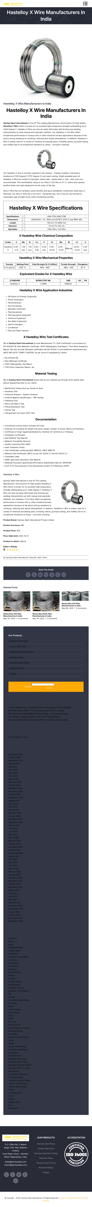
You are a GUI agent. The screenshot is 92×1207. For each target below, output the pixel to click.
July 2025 (12, 767)
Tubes (11, 1090)
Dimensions (13, 963)
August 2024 (14, 800)
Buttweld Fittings (17, 668)
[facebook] (12, 1174)
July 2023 (12, 828)
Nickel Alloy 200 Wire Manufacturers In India (17, 601)
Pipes (10, 1015)
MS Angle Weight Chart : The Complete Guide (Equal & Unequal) (36, 710)
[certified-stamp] (76, 1143)
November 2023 (15, 819)
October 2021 (14, 884)
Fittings (11, 975)
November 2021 (15, 881)
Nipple (11, 1006)
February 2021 (14, 902)
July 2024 (12, 804)
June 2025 (13, 770)
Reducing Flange (15, 1031)
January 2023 (14, 844)
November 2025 (15, 754)
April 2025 (13, 776)
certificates (13, 954)
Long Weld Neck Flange (18, 1000)
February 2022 (14, 871)
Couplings (12, 960)
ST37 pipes (13, 1052)
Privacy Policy (14, 1025)
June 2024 (13, 807)
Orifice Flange (14, 1009)
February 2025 (14, 782)
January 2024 (14, 816)
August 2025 (14, 763)
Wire (45, 557)
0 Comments (23, 618)
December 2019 (15, 918)
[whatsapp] (15, 1180)
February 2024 (14, 813)
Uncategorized (14, 1093)
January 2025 (14, 785)
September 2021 (15, 887)
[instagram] (24, 1174)
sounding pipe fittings (17, 1049)
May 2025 (12, 773)
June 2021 (12, 896)
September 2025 (15, 760)
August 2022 (14, 856)
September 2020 (15, 909)
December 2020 (15, 906)
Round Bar (12, 1034)
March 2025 (13, 779)
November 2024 (15, 791)
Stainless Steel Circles (19, 663)
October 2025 (14, 757)
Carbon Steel (14, 951)
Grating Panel (14, 985)
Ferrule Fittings (14, 972)
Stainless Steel (14, 1056)
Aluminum (12, 938)
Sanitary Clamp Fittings (18, 1037)
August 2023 (14, 825)
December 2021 (15, 878)
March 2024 (13, 810)
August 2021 (13, 890)
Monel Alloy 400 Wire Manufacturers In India (75, 596)
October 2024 (14, 794)
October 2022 (14, 850)
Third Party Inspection (17, 1074)
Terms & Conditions (66, 1198)
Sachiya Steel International (17, 557)
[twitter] (6, 1174)
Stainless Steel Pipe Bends (19, 1065)
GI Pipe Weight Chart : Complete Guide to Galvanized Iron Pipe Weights (39, 707)
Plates (11, 1018)
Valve (10, 1096)
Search (28, 687)
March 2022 (13, 868)
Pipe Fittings (13, 1012)
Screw (11, 1040)
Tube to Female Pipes (17, 1083)
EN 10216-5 (13, 966)
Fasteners (12, 969)
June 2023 (13, 831)
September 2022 (15, 853)
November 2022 (15, 847)
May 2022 (12, 862)
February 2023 (14, 841)
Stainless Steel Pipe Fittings (22, 652)
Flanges (13, 674)
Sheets (11, 1043)
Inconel (11, 997)
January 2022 (14, 875)
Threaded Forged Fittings (19, 1080)
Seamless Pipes (16, 657)
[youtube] (18, 1174)
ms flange (12, 1003)
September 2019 (15, 921)
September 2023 (15, 822)
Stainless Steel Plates (19, 641)
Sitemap (46, 1201)
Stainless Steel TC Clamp (19, 1068)
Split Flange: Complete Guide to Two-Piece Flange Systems (34, 717)
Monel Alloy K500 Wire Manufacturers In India (46, 601)
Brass (10, 944)
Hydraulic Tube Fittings (18, 991)
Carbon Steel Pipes (18, 646)
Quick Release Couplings (19, 1028)
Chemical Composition (18, 957)
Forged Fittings (14, 981)
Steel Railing (13, 1071)
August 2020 (14, 912)
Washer (11, 1099)
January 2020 (14, 915)
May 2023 (12, 834)
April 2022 (13, 865)
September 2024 (15, 797)
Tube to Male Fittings (17, 1087)
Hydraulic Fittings (16, 988)
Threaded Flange (15, 1077)
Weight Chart (14, 1102)
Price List (12, 1022)
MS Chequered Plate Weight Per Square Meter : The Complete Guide (38, 714)
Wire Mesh (13, 1108)
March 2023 (13, 837)
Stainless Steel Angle (17, 1059)
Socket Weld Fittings (17, 1046)
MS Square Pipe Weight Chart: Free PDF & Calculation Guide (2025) (38, 720)
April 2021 (12, 899)
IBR (9, 994)
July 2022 (12, 859)
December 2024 (15, 788)
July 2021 (12, 893)
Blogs (10, 941)
